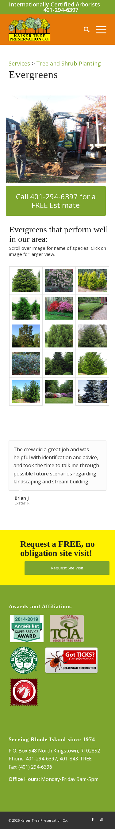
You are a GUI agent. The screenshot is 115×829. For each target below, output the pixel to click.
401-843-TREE (75, 758)
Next (100, 447)
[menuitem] (84, 29)
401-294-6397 (60, 9)
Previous (86, 447)
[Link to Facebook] (92, 819)
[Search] (84, 29)
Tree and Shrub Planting (68, 63)
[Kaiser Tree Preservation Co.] (48, 29)
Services (19, 63)
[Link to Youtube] (101, 819)
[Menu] (98, 29)
